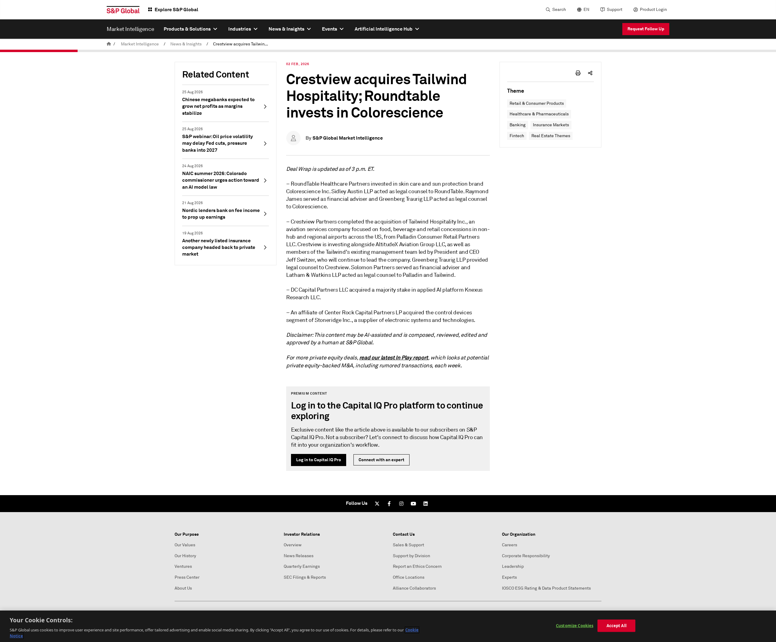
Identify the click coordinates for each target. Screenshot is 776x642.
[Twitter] (377, 503)
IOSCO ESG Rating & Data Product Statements (546, 588)
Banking (518, 124)
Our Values (185, 545)
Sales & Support (408, 545)
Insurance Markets (551, 124)
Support (614, 9)
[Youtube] (413, 503)
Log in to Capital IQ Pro (318, 459)
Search (559, 9)
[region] (388, 626)
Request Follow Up (645, 28)
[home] (109, 44)
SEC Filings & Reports (305, 577)
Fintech (517, 135)
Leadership (513, 566)
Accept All (617, 625)
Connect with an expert (381, 459)
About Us (183, 588)
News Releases (298, 555)
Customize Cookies (574, 625)
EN (586, 9)
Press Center (187, 577)
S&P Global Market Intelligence (348, 138)
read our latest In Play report (393, 357)
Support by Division (411, 555)
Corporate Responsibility (526, 555)
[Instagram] (401, 503)
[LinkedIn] (425, 503)
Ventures (183, 566)
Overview (293, 545)
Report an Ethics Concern (417, 566)
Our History (185, 555)
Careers (509, 545)
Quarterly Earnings (302, 566)
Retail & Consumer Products (537, 103)
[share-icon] (590, 73)
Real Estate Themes (550, 135)
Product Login (653, 9)
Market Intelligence (140, 44)
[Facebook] (389, 503)
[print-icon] (578, 73)
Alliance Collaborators (414, 588)
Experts (509, 577)
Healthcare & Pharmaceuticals (539, 114)
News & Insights (186, 44)
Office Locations (408, 577)
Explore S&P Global (176, 9)
